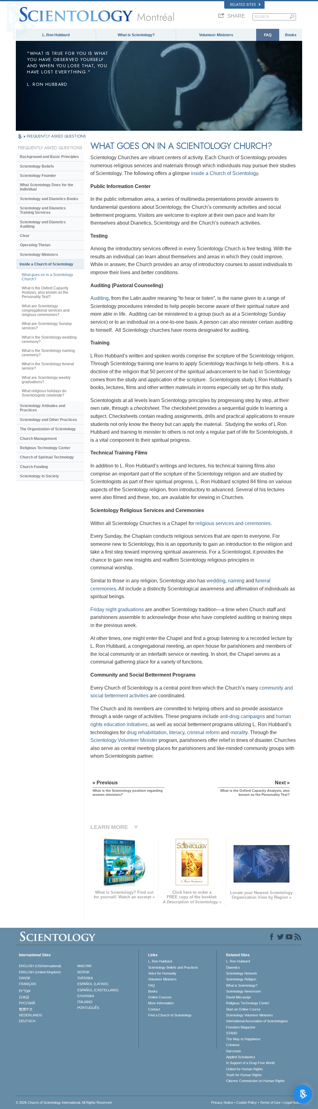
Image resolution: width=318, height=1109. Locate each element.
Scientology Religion (241, 979)
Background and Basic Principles (49, 157)
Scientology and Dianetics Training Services (43, 210)
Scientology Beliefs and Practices (173, 967)
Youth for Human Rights (244, 1075)
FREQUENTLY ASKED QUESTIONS (56, 136)
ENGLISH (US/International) (40, 966)
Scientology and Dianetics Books (49, 199)
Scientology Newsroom (243, 991)
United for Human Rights (244, 1069)
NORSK (83, 972)
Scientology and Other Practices (48, 420)
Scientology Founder (38, 175)
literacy (176, 732)
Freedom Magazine (240, 1027)
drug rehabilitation (146, 732)
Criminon (232, 1045)
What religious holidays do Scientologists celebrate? (44, 393)
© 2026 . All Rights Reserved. (64, 1102)
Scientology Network (241, 973)
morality (239, 732)
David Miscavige (238, 997)
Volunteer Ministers (216, 35)
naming (236, 580)
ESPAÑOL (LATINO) (92, 984)
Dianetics (233, 967)
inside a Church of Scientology (224, 173)
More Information (161, 1003)
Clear (25, 236)
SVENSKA (85, 978)
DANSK (24, 978)
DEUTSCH (27, 1021)
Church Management (38, 438)
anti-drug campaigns (242, 716)
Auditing (99, 298)
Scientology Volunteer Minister (123, 740)
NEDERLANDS (30, 1015)
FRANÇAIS (27, 984)
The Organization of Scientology (48, 429)
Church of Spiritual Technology (47, 457)
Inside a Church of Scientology (46, 264)
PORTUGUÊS (88, 1008)
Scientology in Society (39, 476)
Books (291, 35)
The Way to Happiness (243, 1039)
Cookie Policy (246, 1102)
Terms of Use (270, 1102)
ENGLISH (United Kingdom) (40, 972)
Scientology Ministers (39, 254)
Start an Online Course (243, 1009)
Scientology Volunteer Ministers (249, 1015)
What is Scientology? (136, 35)
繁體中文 (26, 1009)
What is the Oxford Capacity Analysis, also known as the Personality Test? (45, 292)
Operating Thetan (35, 245)
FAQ (267, 35)
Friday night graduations (117, 609)
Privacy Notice (222, 1102)
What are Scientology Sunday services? (47, 326)
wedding (216, 580)
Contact (154, 1009)
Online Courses (160, 997)
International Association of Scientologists (257, 1021)
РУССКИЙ (27, 1003)
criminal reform (203, 732)
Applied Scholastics (240, 1057)
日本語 (24, 997)
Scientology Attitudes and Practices (42, 408)
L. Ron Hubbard (56, 35)
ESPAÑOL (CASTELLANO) (98, 990)
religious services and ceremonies (232, 523)
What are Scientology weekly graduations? (46, 379)
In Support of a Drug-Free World (250, 1063)
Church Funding (34, 467)
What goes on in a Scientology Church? (47, 277)
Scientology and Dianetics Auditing (43, 224)
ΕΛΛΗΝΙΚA (85, 996)
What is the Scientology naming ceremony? (48, 352)
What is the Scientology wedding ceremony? (49, 339)
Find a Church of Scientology (170, 1015)
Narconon (233, 1051)
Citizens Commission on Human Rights (255, 1081)
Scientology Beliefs (37, 166)
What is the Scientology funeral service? (48, 366)
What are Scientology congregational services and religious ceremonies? (46, 310)
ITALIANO (85, 1002)
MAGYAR (84, 966)
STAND (231, 1033)
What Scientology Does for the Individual (46, 187)
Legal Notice (293, 1102)
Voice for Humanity (162, 973)
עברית (24, 990)
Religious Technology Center (45, 448)
